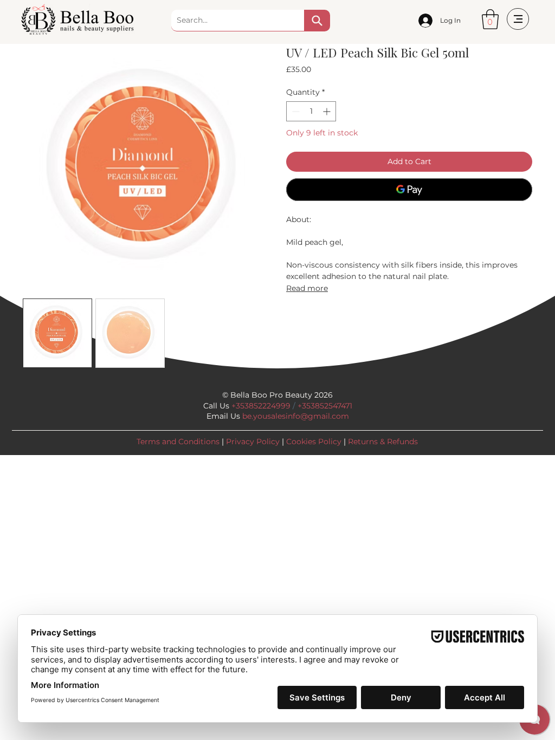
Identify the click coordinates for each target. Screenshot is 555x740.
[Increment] (327, 111)
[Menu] (518, 19)
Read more (307, 288)
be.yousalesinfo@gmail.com (295, 416)
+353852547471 (325, 406)
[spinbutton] (311, 111)
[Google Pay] (409, 189)
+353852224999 (261, 406)
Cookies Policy (313, 441)
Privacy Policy (253, 441)
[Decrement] (294, 111)
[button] (490, 19)
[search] (317, 20)
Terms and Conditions (178, 441)
